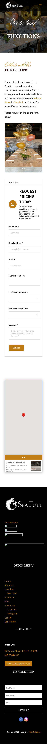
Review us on (11, 522)
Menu (7, 601)
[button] (23, 415)
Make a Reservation (18, 664)
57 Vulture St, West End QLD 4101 (21, 651)
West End (18, 102)
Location (9, 589)
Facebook (12, 609)
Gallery (8, 617)
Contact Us (10, 621)
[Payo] (24, 545)
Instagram (12, 613)
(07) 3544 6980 (12, 655)
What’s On (10, 605)
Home (8, 581)
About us (9, 585)
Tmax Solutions (34, 732)
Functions (9, 597)
